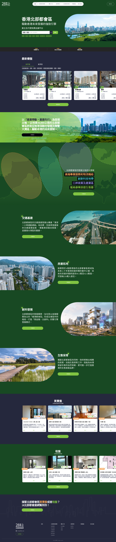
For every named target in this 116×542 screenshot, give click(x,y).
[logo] (6, 4)
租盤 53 (41, 85)
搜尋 (55, 32)
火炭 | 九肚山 (39, 68)
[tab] (24, 32)
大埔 (34, 68)
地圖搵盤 (74, 3)
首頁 (35, 3)
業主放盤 (80, 3)
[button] (51, 32)
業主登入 (110, 3)
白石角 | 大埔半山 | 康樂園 (48, 68)
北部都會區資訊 (66, 3)
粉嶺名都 (85, 85)
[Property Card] (34, 418)
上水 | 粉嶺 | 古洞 (25, 68)
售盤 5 (93, 83)
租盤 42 (93, 85)
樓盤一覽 (50, 3)
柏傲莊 (34, 85)
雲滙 (60, 85)
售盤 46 (41, 83)
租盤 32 (67, 85)
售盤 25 (67, 83)
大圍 (31, 68)
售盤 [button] (24, 32)
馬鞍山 (59, 68)
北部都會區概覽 (42, 3)
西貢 (55, 68)
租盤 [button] (28, 32)
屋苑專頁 (58, 3)
